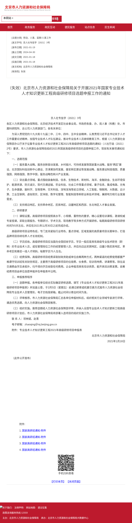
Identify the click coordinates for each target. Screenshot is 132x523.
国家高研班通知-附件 (34, 430)
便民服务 (70, 27)
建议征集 (42, 507)
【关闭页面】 (74, 481)
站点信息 (90, 27)
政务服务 (30, 27)
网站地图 (30, 507)
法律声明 (18, 507)
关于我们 (7, 507)
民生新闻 (110, 27)
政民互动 (50, 27)
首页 (10, 27)
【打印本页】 (58, 481)
